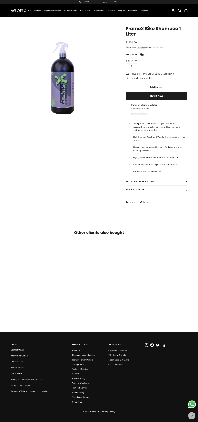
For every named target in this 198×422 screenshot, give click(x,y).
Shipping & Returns (80, 397)
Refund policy (78, 393)
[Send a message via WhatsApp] (192, 404)
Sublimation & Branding (118, 360)
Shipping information (140, 181)
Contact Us (77, 402)
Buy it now (156, 96)
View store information (139, 114)
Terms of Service (79, 388)
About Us (76, 350)
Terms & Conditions (81, 383)
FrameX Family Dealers (82, 360)
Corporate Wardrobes (117, 350)
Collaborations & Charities (83, 355)
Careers (75, 374)
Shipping (141, 47)
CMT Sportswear (115, 364)
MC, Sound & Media (117, 355)
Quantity (132, 61)
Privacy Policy (78, 378)
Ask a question (135, 190)
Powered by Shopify (106, 412)
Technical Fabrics (80, 369)
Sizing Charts (78, 364)
